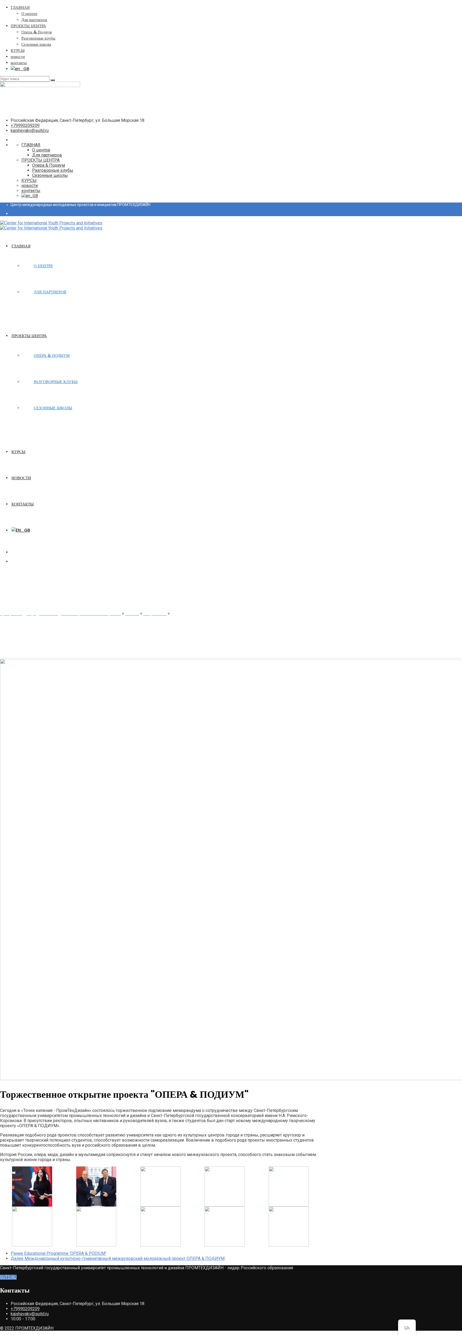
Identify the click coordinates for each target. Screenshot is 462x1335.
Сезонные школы (36, 44)
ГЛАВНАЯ (20, 7)
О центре (29, 13)
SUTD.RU (8, 1277)
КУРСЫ (18, 50)
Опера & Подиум (36, 32)
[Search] (53, 80)
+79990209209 (25, 125)
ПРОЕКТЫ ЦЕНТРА (28, 26)
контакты (19, 62)
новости (18, 56)
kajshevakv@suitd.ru (30, 130)
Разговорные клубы (38, 38)
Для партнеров (34, 19)
